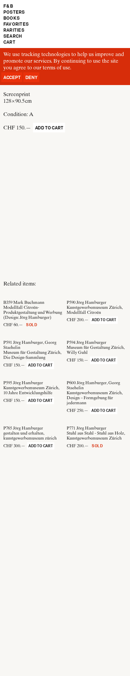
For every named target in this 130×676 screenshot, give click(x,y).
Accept (11, 77)
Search (12, 36)
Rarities (13, 30)
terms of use (56, 67)
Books (11, 18)
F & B (8, 6)
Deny (31, 77)
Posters (14, 12)
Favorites (16, 24)
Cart (9, 42)
